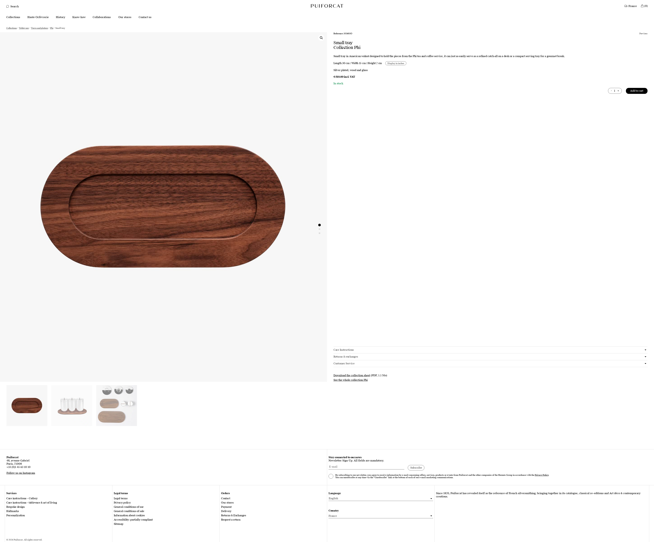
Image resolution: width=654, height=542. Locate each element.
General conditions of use (129, 507)
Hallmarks (12, 511)
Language (335, 493)
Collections (13, 17)
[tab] (490, 349)
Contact (225, 498)
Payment (226, 507)
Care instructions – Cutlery (22, 498)
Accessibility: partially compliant (133, 519)
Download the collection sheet (351, 375)
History (60, 17)
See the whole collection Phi (350, 380)
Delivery (226, 511)
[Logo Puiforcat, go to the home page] (327, 6)
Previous (643, 33)
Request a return (230, 519)
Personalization (15, 515)
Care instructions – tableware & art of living (31, 502)
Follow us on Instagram (20, 473)
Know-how (79, 17)
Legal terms (121, 498)
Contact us (145, 17)
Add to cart (636, 90)
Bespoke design (15, 507)
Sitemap (118, 524)
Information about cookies (129, 515)
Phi (51, 28)
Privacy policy (122, 502)
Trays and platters (39, 28)
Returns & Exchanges (233, 515)
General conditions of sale (129, 511)
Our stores (124, 17)
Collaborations (102, 17)
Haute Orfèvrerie (38, 17)
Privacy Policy (541, 475)
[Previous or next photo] (319, 225)
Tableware (24, 28)
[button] (321, 38)
